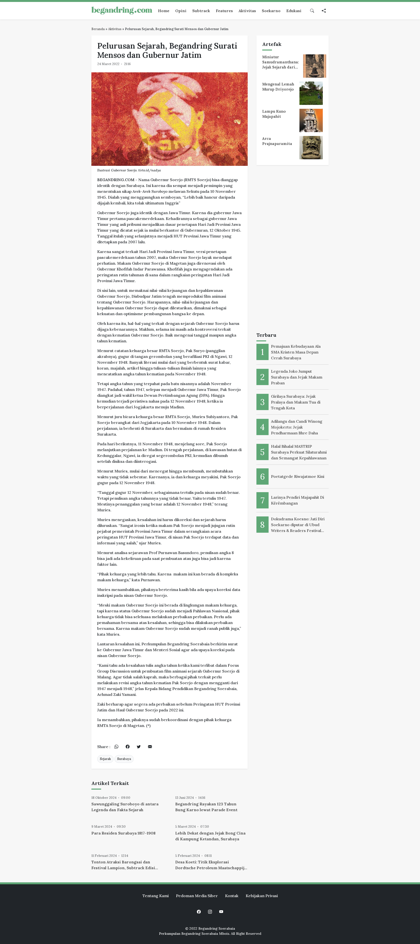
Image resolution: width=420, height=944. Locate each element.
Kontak (231, 895)
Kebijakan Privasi (262, 895)
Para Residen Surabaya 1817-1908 (123, 833)
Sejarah (105, 759)
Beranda (98, 29)
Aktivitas (115, 29)
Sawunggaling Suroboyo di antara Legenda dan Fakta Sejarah (124, 806)
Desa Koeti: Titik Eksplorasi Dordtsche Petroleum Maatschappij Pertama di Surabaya (209, 865)
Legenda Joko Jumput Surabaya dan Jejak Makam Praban (296, 377)
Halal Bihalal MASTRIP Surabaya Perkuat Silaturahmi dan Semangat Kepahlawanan (299, 452)
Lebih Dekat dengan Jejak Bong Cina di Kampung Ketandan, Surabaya (210, 836)
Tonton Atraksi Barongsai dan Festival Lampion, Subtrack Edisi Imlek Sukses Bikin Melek (123, 865)
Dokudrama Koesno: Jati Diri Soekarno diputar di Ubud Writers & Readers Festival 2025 (297, 524)
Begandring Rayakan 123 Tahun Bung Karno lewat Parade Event (206, 806)
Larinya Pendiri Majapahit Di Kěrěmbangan (297, 500)
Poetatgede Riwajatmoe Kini (297, 476)
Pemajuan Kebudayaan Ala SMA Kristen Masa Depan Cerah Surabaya (296, 352)
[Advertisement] (292, 249)
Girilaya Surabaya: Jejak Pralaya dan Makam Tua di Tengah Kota (295, 402)
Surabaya (124, 759)
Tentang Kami (155, 895)
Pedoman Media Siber (197, 895)
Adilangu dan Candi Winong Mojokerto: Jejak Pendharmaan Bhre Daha (296, 427)
